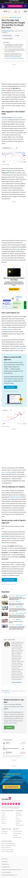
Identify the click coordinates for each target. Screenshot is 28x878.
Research (4, 817)
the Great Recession (20, 348)
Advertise (4, 823)
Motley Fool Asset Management (8, 843)
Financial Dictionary (17, 837)
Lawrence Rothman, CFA (21, 595)
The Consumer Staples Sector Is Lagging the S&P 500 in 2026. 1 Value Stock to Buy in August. (17, 598)
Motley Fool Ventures (6, 847)
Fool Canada (4, 833)
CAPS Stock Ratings (17, 831)
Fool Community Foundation (8, 849)
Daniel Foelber (19, 624)
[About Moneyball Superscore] (10, 303)
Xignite (12, 807)
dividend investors (15, 497)
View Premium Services (11, 787)
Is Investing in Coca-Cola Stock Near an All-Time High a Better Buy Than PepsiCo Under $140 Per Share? (17, 628)
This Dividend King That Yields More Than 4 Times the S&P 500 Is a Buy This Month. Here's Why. (17, 610)
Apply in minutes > (14, 289)
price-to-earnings (6, 472)
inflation (4, 183)
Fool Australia (4, 831)
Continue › (9, 727)
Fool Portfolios (19, 821)
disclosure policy (7, 692)
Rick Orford (18, 601)
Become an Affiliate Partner (8, 851)
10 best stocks (12, 379)
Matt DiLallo (18, 619)
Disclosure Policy (5, 864)
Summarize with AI (8, 38)
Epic (17, 817)
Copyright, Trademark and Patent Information (11, 869)
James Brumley (19, 606)
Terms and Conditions (6, 872)
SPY (2, 164)
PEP (8, 172)
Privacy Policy (4, 861)
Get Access (5, 749)
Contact (3, 821)
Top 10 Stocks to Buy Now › (15, 6)
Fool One (18, 823)
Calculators (15, 835)
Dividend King (9, 329)
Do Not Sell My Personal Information (9, 875)
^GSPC (4, 90)
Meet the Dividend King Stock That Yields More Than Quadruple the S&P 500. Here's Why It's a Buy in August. (17, 616)
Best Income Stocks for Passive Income (16, 622)
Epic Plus (18, 819)
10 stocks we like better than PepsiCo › (14, 58)
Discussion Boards (17, 833)
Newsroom (4, 819)
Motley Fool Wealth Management (9, 845)
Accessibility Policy (6, 866)
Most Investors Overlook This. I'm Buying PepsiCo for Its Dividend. (16, 604)
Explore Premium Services (15, 17)
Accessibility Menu (14, 0)
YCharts (7, 164)
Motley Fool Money (20, 825)
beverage (17, 249)
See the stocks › (10, 387)
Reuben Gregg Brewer (8, 31)
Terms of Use (4, 858)
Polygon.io (17, 807)
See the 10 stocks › (9, 579)
